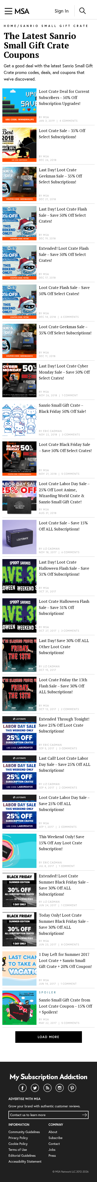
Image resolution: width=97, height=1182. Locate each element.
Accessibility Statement (24, 1161)
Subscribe (55, 1137)
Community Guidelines (24, 1132)
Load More (49, 1037)
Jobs (51, 1149)
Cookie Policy (18, 1143)
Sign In (62, 11)
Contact (54, 1143)
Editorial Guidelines (22, 1155)
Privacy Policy (18, 1137)
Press (52, 1155)
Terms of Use (17, 1149)
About (52, 1132)
